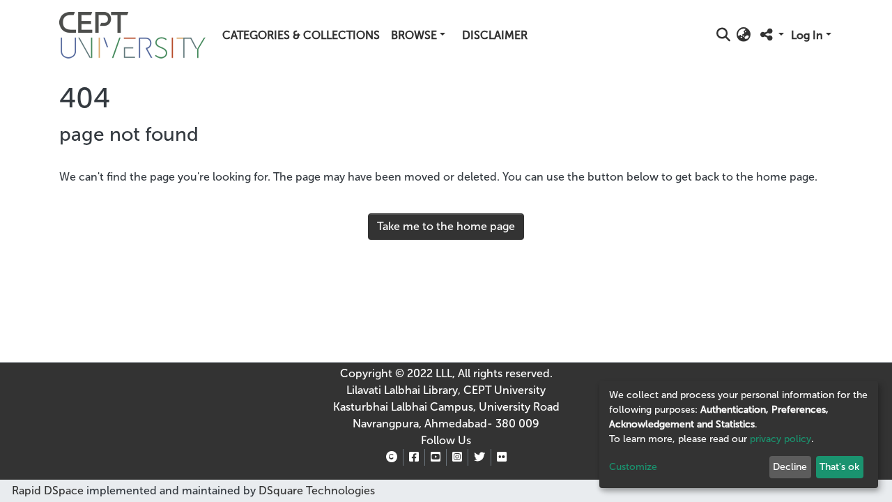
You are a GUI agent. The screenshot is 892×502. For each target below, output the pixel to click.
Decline (790, 467)
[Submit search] (723, 35)
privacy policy (780, 439)
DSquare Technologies (315, 490)
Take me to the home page (446, 226)
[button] (744, 35)
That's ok (839, 467)
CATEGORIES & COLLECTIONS (301, 35)
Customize (633, 467)
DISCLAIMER (495, 35)
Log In (807, 35)
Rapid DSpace (48, 490)
